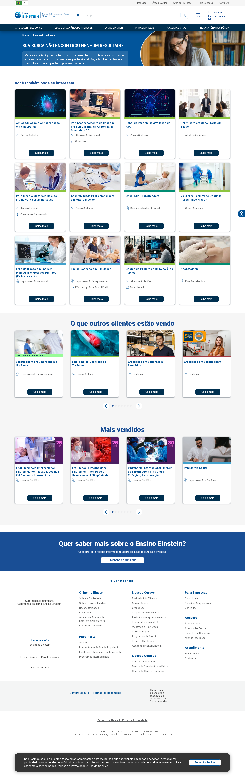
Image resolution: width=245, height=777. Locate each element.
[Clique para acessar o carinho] (198, 15)
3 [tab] (119, 406)
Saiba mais (41, 152)
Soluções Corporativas (198, 603)
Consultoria (191, 598)
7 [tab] (131, 406)
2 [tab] (116, 406)
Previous (106, 406)
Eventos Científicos (143, 641)
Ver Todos (191, 608)
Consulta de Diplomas (197, 633)
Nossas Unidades (89, 608)
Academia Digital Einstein (147, 645)
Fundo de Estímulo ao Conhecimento (100, 652)
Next (139, 406)
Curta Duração (140, 631)
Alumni (83, 642)
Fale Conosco (206, 3)
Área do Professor (182, 3)
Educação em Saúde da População (99, 647)
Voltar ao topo (124, 580)
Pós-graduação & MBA (145, 622)
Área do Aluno (160, 3)
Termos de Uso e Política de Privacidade (123, 720)
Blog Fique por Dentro (91, 625)
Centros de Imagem (143, 661)
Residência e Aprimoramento (149, 617)
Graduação (138, 608)
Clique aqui (156, 690)
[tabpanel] (39, 363)
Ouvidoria (225, 3)
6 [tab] (128, 406)
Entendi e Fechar (205, 762)
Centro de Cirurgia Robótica (148, 671)
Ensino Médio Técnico (144, 598)
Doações (141, 3)
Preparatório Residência (146, 612)
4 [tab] (122, 406)
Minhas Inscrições (195, 638)
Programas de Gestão (144, 636)
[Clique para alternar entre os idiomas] (21, 2)
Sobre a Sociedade (90, 598)
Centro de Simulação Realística (150, 666)
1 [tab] (113, 406)
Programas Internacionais (94, 656)
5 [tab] (125, 406)
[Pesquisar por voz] (78, 15)
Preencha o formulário (122, 560)
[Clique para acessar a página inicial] (42, 19)
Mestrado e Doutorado (145, 627)
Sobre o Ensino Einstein (92, 603)
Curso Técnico (140, 603)
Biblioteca (85, 612)
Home (25, 35)
